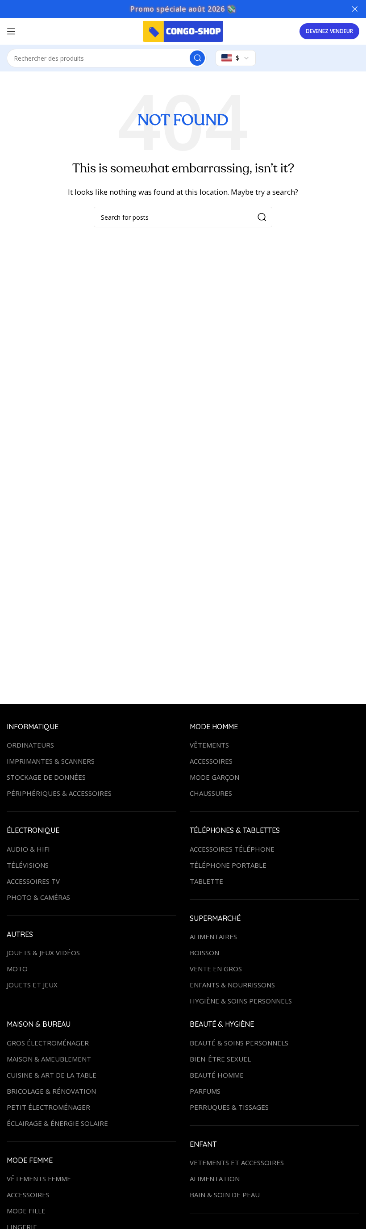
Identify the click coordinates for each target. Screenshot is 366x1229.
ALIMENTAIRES (213, 936)
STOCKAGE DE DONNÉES (46, 777)
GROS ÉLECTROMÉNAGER (48, 1042)
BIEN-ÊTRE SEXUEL (220, 1058)
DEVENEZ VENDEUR (329, 31)
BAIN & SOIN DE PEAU (225, 1194)
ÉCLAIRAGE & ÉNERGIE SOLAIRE (57, 1123)
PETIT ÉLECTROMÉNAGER (48, 1107)
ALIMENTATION (215, 1178)
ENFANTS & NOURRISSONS (232, 984)
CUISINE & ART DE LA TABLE (51, 1074)
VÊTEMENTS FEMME (39, 1178)
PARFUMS (205, 1091)
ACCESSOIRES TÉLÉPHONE (232, 848)
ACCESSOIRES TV (33, 881)
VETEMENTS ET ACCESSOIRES (237, 1162)
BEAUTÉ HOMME (217, 1074)
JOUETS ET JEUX (32, 984)
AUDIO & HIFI (28, 848)
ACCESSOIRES (211, 761)
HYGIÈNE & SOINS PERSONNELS (241, 1000)
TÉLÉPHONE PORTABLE (228, 865)
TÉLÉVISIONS (28, 865)
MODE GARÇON (214, 777)
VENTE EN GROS (216, 968)
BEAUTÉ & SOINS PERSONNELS (239, 1042)
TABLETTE (206, 881)
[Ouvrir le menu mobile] (11, 31)
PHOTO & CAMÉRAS (38, 897)
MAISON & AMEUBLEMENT (49, 1058)
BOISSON (204, 952)
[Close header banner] (355, 9)
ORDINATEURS (30, 744)
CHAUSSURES (211, 793)
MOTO (17, 968)
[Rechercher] (262, 217)
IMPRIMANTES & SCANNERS (51, 761)
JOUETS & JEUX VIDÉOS (43, 952)
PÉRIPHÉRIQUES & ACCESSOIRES (59, 793)
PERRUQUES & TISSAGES (229, 1107)
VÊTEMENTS (209, 744)
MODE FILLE (26, 1210)
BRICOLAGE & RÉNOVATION (51, 1091)
